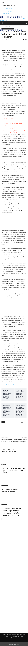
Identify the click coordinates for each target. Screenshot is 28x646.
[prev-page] (2, 519)
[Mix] (16, 42)
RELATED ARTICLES (7, 450)
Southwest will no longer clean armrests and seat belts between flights (20, 441)
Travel (10, 636)
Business (6, 636)
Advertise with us (7, 8)
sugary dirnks (23, 422)
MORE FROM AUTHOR (8, 452)
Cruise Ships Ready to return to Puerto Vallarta (7, 440)
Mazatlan (3, 464)
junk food (8, 422)
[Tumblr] (9, 42)
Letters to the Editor (8, 11)
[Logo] (11, 28)
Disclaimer (5, 10)
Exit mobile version (14, 644)
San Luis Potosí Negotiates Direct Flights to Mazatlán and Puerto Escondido (13, 470)
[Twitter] (2, 33)
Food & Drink (14, 637)
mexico (12, 422)
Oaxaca (17, 422)
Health (21, 636)
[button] (2, 23)
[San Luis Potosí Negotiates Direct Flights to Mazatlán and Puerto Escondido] (14, 459)
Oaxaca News (4, 504)
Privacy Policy (6, 13)
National (9, 634)
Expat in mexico (5, 485)
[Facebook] (2, 42)
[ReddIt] (20, 42)
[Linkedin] (13, 42)
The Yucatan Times (11, 385)
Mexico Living (16, 636)
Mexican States (15, 634)
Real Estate (22, 634)
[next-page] (5, 519)
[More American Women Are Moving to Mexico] (14, 480)
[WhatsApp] (23, 42)
